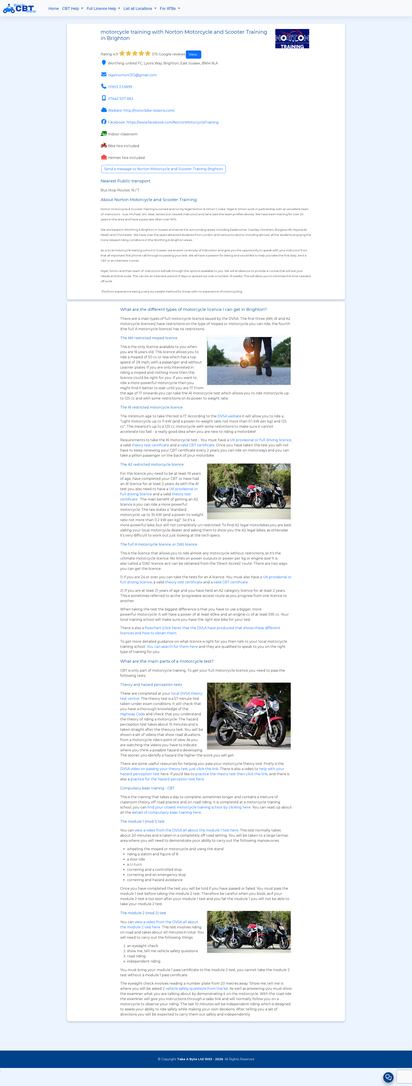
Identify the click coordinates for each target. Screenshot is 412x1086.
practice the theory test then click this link (231, 774)
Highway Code (132, 714)
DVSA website (230, 416)
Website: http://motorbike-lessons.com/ (141, 110)
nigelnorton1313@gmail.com (132, 75)
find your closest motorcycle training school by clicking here (199, 807)
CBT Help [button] (71, 8)
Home (53, 8)
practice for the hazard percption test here (167, 779)
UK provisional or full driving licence (260, 440)
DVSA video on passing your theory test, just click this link (169, 769)
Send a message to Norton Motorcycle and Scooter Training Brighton (163, 169)
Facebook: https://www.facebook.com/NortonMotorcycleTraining (163, 122)
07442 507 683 (120, 99)
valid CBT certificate (197, 445)
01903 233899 (120, 87)
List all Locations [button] (138, 8)
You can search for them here (173, 647)
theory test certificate (151, 445)
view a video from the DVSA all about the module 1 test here (186, 830)
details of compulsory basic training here (166, 812)
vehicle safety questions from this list (197, 989)
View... (193, 54)
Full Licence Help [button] (102, 8)
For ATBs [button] (168, 8)
